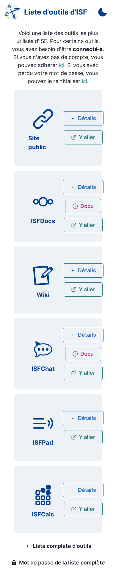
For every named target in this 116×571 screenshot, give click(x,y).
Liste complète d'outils (62, 546)
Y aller (87, 137)
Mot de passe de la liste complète (62, 562)
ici (61, 65)
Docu (87, 206)
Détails (87, 118)
